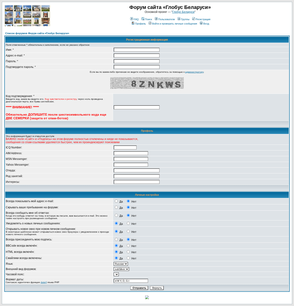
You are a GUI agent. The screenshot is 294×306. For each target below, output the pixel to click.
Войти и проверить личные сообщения (174, 23)
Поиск (148, 19)
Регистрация (203, 19)
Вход (206, 23)
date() (44, 282)
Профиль (140, 23)
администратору (194, 72)
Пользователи (166, 19)
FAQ (136, 19)
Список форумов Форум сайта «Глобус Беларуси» (37, 33)
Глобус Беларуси (183, 12)
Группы (185, 19)
